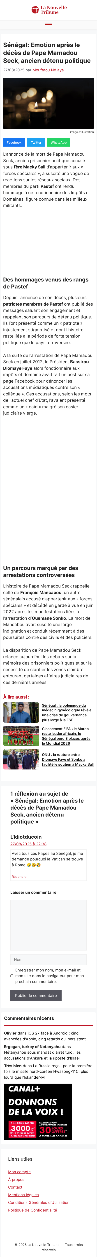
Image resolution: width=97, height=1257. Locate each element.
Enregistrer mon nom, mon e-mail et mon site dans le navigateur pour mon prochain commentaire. (49, 976)
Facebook (14, 142)
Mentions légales (23, 1195)
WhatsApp (59, 142)
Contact (15, 1187)
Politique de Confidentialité (32, 1210)
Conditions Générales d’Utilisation (38, 1202)
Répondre (19, 876)
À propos (16, 1179)
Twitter (36, 142)
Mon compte (19, 1172)
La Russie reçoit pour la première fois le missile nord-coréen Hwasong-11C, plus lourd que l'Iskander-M (48, 1072)
